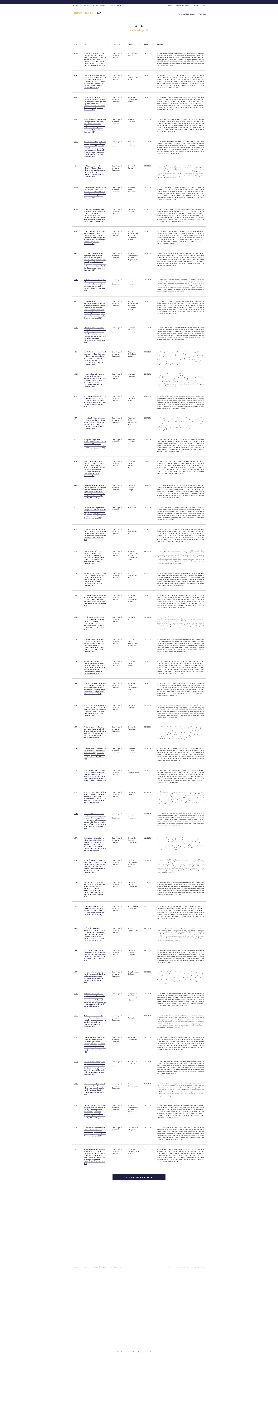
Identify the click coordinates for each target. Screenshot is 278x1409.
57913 (76, 972)
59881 (76, 573)
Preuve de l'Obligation (133, 1129)
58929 (76, 792)
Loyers (134, 508)
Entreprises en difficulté (132, 995)
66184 (76, 142)
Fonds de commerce (131, 752)
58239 (76, 906)
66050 (76, 188)
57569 (76, 1062)
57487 (76, 1084)
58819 (76, 814)
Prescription (132, 376)
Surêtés (130, 1084)
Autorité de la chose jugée (133, 864)
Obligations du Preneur (133, 931)
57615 (76, 1016)
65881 (76, 253)
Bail (129, 619)
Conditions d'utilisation (154, 1352)
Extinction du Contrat (133, 973)
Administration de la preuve (133, 644)
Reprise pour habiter (132, 1063)
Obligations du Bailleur (133, 78)
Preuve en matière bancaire (131, 1114)
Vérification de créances (133, 999)
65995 (76, 231)
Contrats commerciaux (132, 283)
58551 (76, 860)
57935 (76, 928)
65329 (76, 485)
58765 (76, 838)
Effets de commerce (131, 331)
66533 (76, 97)
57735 (76, 994)
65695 (76, 352)
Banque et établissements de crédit (133, 255)
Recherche (75, 6)
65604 (76, 396)
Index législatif (115, 6)
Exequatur (131, 122)
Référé (134, 1040)
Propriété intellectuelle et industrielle (133, 233)
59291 (76, 749)
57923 (76, 950)
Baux (129, 53)
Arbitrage (131, 120)
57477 (76, 1105)
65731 (76, 301)
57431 (76, 1128)
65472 (76, 461)
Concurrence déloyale (132, 239)
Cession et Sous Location (133, 907)
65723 (76, 328)
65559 (76, 418)
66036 (76, 209)
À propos (169, 6)
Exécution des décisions (132, 600)
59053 (76, 770)
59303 (76, 705)
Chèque (130, 168)
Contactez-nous (200, 6)
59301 (76, 727)
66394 (76, 53)
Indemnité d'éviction (133, 54)
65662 (76, 374)
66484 (76, 120)
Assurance (131, 188)
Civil (129, 1128)
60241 (76, 529)
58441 (76, 882)
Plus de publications (139, 1177)
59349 (76, 683)
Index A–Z (86, 6)
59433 (76, 639)
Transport (131, 211)
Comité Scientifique (183, 6)
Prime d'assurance (132, 191)
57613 (76, 1037)
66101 (76, 166)
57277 (76, 1149)
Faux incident (132, 355)
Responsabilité (133, 260)
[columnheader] (76, 44)
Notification (132, 146)
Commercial (132, 166)
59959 (76, 551)
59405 (76, 661)
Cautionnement (133, 1086)
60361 (76, 508)
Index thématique (99, 6)
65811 (76, 280)
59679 (76, 595)
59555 (76, 617)
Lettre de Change (131, 489)
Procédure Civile (131, 98)
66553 (76, 75)
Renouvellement (133, 772)
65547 (76, 440)
